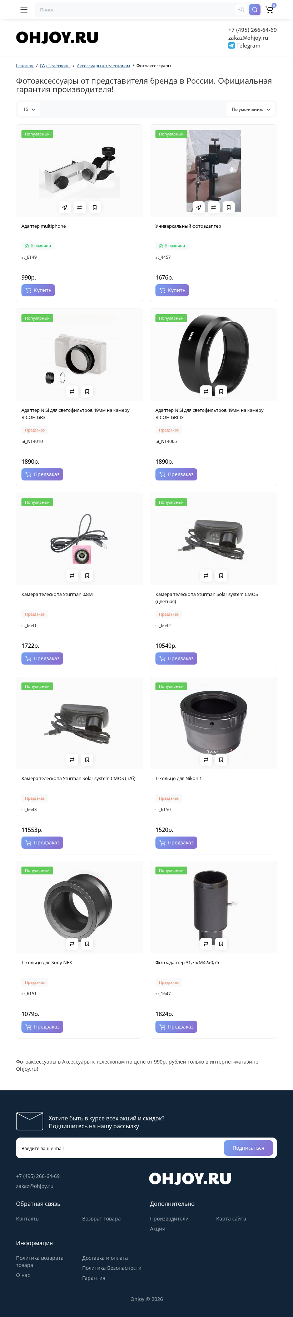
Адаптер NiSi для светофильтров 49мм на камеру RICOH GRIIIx (209, 413)
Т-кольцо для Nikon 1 (178, 778)
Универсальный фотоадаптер (188, 226)
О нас (23, 1275)
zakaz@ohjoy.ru (248, 37)
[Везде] (241, 9)
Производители (169, 1218)
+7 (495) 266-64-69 (252, 29)
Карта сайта (231, 1218)
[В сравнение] (80, 207)
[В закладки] (95, 207)
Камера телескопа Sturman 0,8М (57, 594)
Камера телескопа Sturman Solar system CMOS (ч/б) (78, 778)
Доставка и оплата (105, 1257)
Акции (157, 1228)
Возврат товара (101, 1218)
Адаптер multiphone (43, 226)
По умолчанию (248, 109)
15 (26, 109)
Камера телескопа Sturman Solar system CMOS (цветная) (206, 598)
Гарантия (93, 1277)
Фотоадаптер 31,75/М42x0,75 (187, 962)
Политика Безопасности (111, 1267)
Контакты (28, 1218)
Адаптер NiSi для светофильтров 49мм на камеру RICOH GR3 (75, 413)
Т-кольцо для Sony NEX (46, 962)
